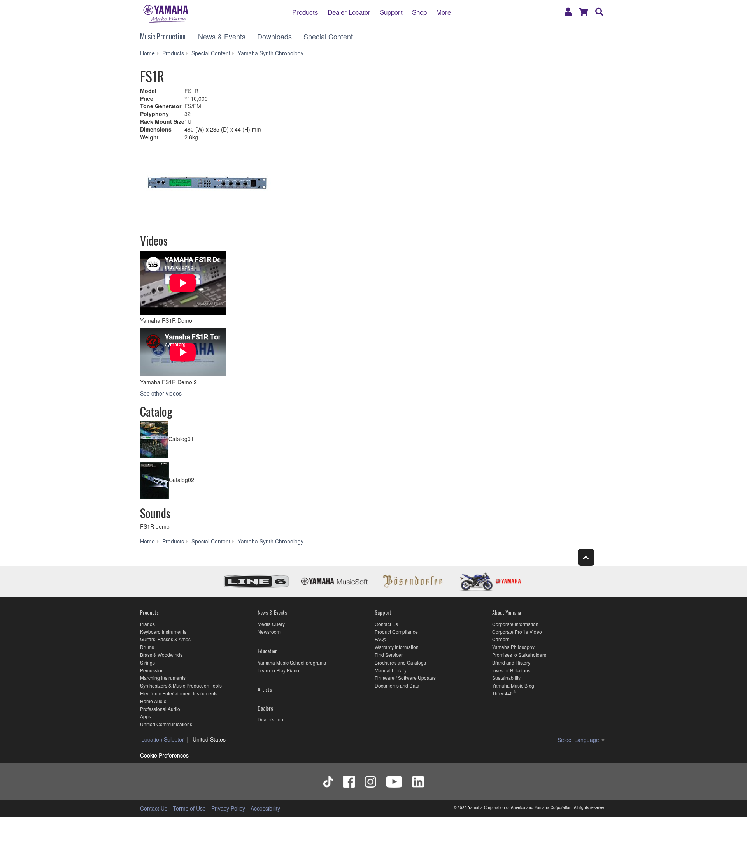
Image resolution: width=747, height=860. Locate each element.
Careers (500, 639)
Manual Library (391, 670)
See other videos (161, 393)
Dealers (265, 708)
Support (391, 11)
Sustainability (506, 677)
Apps (145, 716)
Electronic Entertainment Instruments (178, 693)
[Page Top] (586, 557)
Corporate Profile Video (517, 631)
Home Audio (153, 701)
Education (267, 651)
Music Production (163, 36)
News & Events (221, 36)
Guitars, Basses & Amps (165, 639)
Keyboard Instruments (163, 631)
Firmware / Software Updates (405, 677)
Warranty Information (397, 647)
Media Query (271, 624)
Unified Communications (166, 724)
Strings (147, 662)
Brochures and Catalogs (400, 662)
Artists (265, 689)
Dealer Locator (349, 11)
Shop (419, 11)
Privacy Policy (228, 808)
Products (305, 11)
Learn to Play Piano (278, 670)
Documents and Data (397, 685)
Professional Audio (160, 708)
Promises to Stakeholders (519, 654)
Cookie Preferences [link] (164, 755)
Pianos (147, 624)
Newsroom (269, 631)
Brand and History (511, 662)
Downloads (274, 36)
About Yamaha (506, 612)
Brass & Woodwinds (161, 654)
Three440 (502, 693)
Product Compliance (396, 631)
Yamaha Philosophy (513, 647)
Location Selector (162, 739)
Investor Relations (511, 670)
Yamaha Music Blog (513, 685)
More (443, 11)
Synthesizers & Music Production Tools (181, 685)
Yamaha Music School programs (292, 662)
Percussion (152, 670)
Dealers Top (270, 719)
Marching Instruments (163, 677)
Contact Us (386, 624)
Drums (147, 647)
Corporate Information (515, 624)
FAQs (380, 639)
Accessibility (265, 808)
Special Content (328, 36)
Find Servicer (389, 654)
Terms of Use (189, 808)
